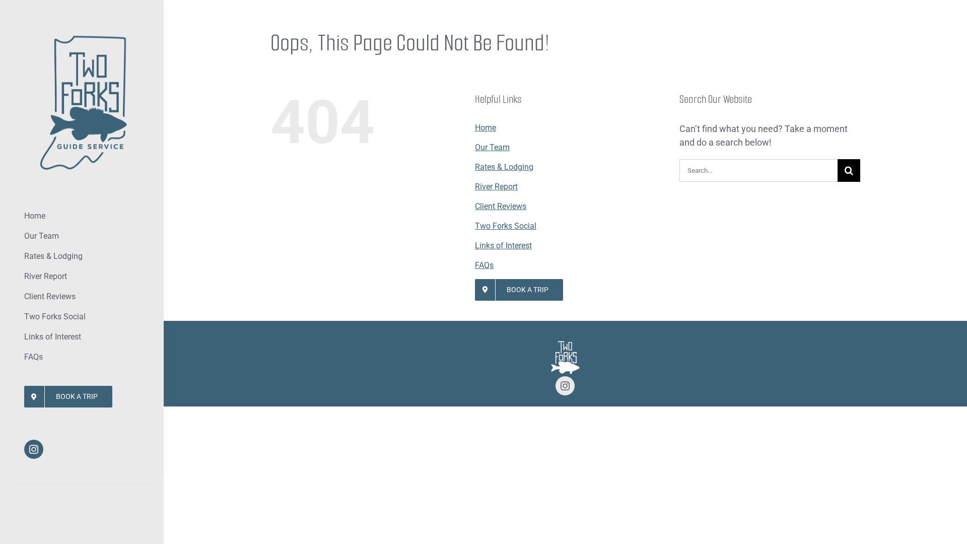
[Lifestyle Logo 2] (82, 34)
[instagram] (33, 449)
